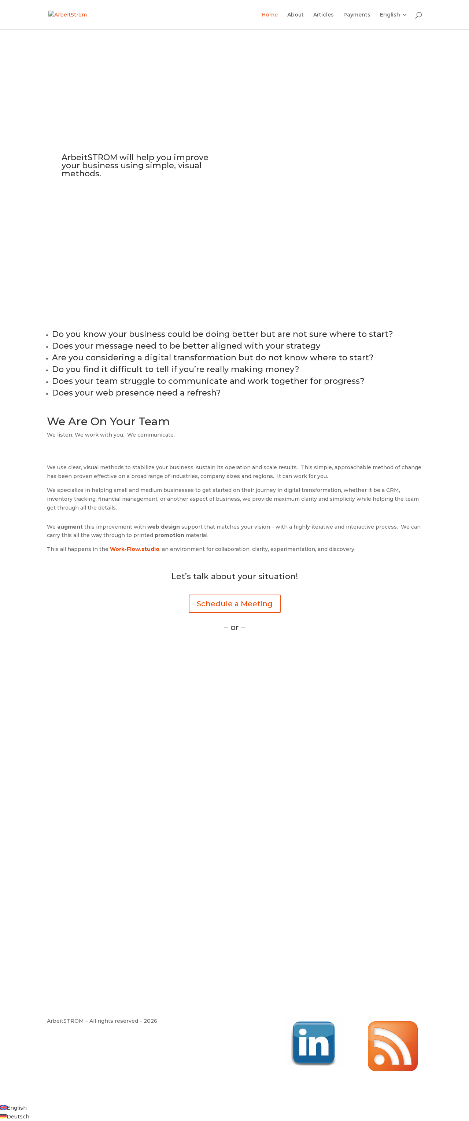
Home (270, 15)
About (295, 15)
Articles (323, 15)
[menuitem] (393, 20)
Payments (356, 15)
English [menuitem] (17, 1108)
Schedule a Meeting (235, 603)
